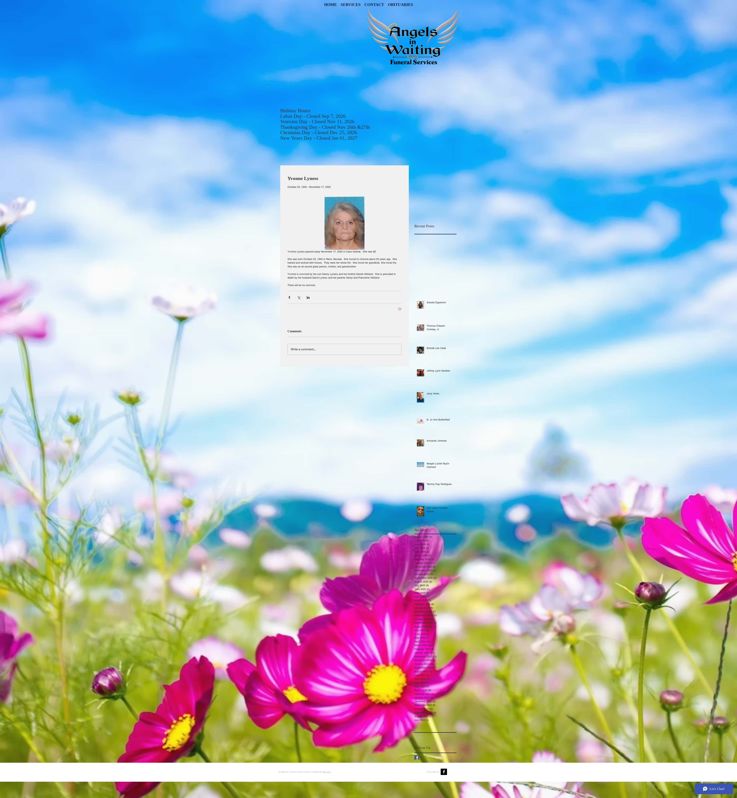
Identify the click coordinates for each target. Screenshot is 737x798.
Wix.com (327, 772)
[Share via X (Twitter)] (299, 297)
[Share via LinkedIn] (308, 297)
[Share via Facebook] (289, 297)
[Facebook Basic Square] (416, 757)
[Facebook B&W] (444, 772)
